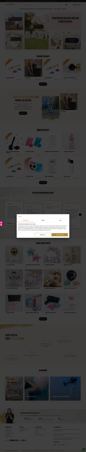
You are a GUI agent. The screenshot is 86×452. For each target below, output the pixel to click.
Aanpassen (42, 234)
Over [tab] (61, 220)
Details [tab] (43, 220)
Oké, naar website (59, 234)
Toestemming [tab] (25, 220)
